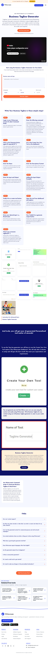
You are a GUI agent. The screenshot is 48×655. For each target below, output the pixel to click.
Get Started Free (38, 5)
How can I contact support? (9, 519)
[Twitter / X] (3, 646)
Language (5, 90)
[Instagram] (13, 646)
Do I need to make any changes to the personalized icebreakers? (18, 564)
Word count (38, 90)
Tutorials (27, 634)
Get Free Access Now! (24, 573)
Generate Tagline (24, 96)
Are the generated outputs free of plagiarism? (14, 550)
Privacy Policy (39, 634)
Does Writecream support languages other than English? (16, 545)
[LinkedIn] (11, 646)
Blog (26, 632)
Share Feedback (31, 647)
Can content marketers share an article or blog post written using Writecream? (21, 536)
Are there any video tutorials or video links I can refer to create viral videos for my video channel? (22, 524)
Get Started (4, 638)
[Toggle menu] (45, 5)
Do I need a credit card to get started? (12, 559)
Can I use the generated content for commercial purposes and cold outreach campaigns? (21, 530)
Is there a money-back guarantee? (11, 554)
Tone (21, 90)
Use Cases (27, 636)
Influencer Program (17, 634)
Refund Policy (39, 636)
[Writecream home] (3, 614)
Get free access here (24, 30)
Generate (24, 467)
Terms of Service (40, 632)
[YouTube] (8, 646)
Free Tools (4, 632)
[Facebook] (5, 646)
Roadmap (15, 636)
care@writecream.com (33, 645)
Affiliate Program (17, 632)
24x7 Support (28, 638)
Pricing (3, 634)
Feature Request (17, 638)
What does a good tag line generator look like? (14, 540)
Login (3, 636)
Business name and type (9, 76)
